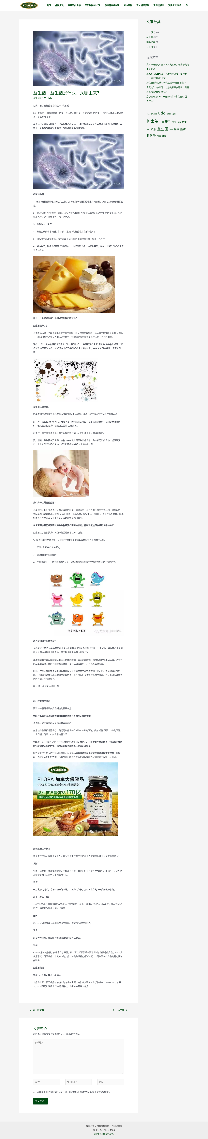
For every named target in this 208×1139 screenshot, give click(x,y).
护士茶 (149, 37)
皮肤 (153, 129)
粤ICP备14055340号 (104, 1134)
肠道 (176, 129)
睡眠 (171, 130)
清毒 (184, 121)
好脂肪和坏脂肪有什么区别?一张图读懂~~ (166, 82)
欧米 (173, 121)
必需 (174, 114)
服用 (167, 121)
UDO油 (149, 32)
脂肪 (183, 129)
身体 (159, 136)
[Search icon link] (187, 5)
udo (162, 113)
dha (148, 114)
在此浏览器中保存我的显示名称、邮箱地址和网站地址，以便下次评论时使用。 (74, 1092)
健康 (169, 113)
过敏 (164, 136)
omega (154, 114)
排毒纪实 (150, 42)
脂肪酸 (151, 135)
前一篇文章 (37, 1010)
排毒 (162, 122)
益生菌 (36, 97)
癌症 (148, 130)
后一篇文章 (120, 1010)
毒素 (179, 122)
